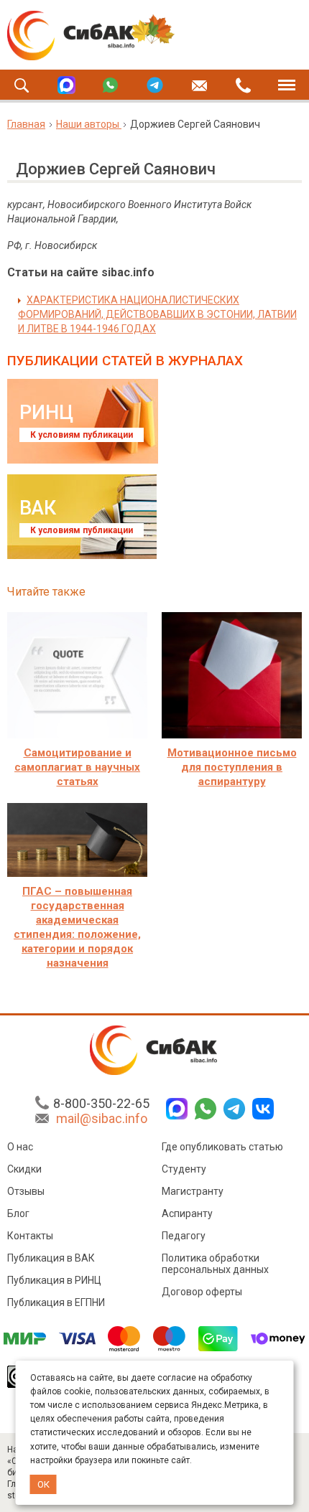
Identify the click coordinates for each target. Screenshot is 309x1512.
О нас (20, 1146)
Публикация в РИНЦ (54, 1280)
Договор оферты (202, 1291)
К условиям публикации (81, 435)
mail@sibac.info (101, 1118)
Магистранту (192, 1191)
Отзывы (26, 1191)
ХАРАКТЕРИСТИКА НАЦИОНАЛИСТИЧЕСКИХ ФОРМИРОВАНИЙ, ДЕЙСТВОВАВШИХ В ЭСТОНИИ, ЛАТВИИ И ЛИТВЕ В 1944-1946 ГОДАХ (157, 314)
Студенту (184, 1169)
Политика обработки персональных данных (215, 1263)
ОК (43, 1484)
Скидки (24, 1169)
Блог (18, 1213)
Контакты (30, 1235)
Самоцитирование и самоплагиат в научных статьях (77, 767)
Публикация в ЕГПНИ (56, 1302)
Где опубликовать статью (222, 1146)
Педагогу (184, 1235)
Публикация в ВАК (51, 1258)
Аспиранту (187, 1213)
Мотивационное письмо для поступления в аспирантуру (232, 767)
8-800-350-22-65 (101, 1103)
